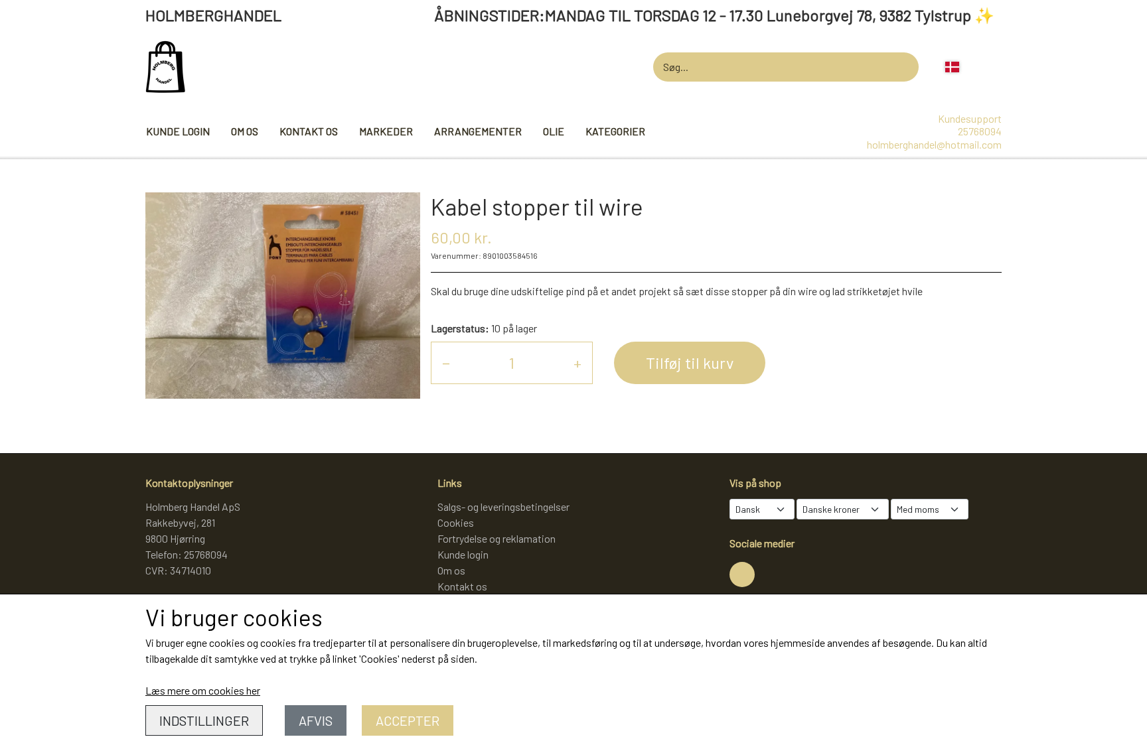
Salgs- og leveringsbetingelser (503, 506)
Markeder (386, 131)
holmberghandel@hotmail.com (934, 144)
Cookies (455, 522)
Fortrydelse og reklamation (496, 538)
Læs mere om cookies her (202, 690)
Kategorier (615, 131)
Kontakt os (308, 131)
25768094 (980, 131)
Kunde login (178, 131)
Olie (553, 131)
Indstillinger (204, 720)
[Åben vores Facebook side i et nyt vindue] (742, 574)
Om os (244, 131)
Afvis (316, 720)
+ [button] (577, 362)
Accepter (407, 720)
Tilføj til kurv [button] (689, 362)
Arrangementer (478, 131)
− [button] (446, 362)
